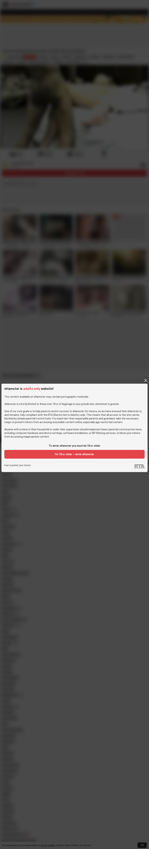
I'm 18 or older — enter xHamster (74, 454)
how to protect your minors (17, 465)
